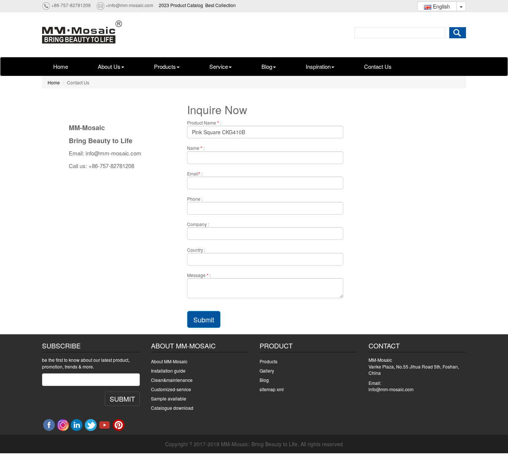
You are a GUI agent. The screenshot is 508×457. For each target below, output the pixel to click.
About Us (109, 66)
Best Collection (220, 5)
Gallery (267, 370)
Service (218, 66)
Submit (203, 319)
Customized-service (171, 389)
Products (165, 66)
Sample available (168, 398)
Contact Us (378, 66)
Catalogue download (172, 408)
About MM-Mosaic (169, 361)
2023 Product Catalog (181, 5)
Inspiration (318, 66)
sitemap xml (272, 389)
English (440, 6)
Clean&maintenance (172, 380)
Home (60, 66)
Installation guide (168, 370)
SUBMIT (122, 398)
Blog (266, 66)
